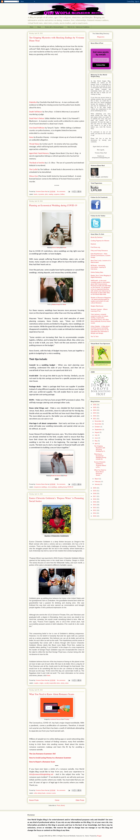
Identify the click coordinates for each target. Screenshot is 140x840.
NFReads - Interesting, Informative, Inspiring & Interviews (98, 267)
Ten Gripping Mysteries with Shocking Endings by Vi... (100, 448)
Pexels (64, 247)
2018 (95, 493)
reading (51, 194)
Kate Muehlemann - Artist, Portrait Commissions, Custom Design (100, 255)
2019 (95, 490)
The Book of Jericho (36, 163)
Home (31, 27)
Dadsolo (93, 244)
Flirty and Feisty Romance (99, 250)
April (96, 443)
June (96, 438)
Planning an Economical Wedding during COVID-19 (53, 205)
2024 (95, 410)
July (96, 435)
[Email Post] (68, 191)
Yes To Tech (94, 336)
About (39, 27)
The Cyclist (33, 170)
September (98, 429)
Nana (31, 137)
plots (46, 194)
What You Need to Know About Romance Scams (51, 694)
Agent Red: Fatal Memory (39, 153)
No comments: (61, 191)
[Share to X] (77, 192)
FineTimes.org (95, 247)
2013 (95, 507)
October (97, 426)
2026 (95, 404)
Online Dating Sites (97, 272)
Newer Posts (34, 800)
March (97, 479)
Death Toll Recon (35, 112)
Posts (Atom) (61, 805)
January (97, 484)
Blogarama (100, 37)
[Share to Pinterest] (80, 192)
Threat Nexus (34, 144)
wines (67, 683)
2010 (95, 516)
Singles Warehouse (97, 306)
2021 (95, 418)
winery (62, 683)
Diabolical (33, 102)
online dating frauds (40, 793)
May (96, 441)
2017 (95, 496)
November (98, 424)
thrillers (62, 194)
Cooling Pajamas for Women (100, 240)
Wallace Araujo (56, 304)
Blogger (99, 836)
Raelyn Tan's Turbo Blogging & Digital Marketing (101, 276)
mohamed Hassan (55, 719)
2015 (95, 502)
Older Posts (80, 800)
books (36, 194)
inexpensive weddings (40, 487)
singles (41, 683)
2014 (95, 504)
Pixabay (66, 719)
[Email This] (73, 192)
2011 (94, 513)
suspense (57, 194)
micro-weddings (52, 487)
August (97, 432)
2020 (95, 488)
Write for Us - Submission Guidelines (78, 27)
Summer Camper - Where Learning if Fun (99, 310)
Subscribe (100, 65)
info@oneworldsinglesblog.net (41, 774)
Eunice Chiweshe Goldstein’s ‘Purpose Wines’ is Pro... (100, 464)
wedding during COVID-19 (65, 487)
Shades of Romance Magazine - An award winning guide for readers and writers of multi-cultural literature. (101, 300)
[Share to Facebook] (78, 192)
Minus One (33, 176)
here (48, 675)
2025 (95, 407)
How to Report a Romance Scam (42, 762)
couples (36, 683)
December (98, 421)
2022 (95, 416)
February (98, 481)
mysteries (41, 194)
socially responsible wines (52, 683)
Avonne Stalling (56, 247)
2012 (95, 510)
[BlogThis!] (75, 192)
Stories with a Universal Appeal (54, 27)
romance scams (51, 793)
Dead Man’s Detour (36, 119)
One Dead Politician (37, 128)
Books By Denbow (96, 237)
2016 (95, 499)
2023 (95, 413)
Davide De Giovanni (56, 475)
